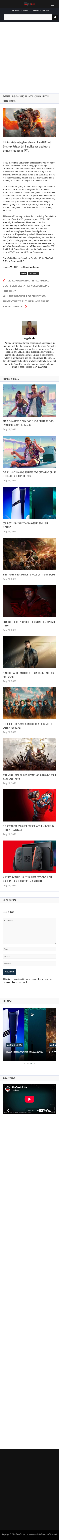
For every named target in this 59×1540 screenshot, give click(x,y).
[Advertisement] (29, 54)
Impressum (33, 1534)
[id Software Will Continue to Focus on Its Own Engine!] (29, 554)
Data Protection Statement (47, 1534)
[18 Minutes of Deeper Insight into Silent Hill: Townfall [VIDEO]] (29, 601)
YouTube (45, 10)
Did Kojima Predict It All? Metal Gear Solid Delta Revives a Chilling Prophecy (26, 285)
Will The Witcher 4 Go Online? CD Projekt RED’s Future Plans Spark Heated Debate (26, 301)
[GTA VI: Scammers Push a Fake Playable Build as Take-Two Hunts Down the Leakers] (29, 400)
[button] (24, 1063)
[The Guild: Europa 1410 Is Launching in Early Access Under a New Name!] (29, 703)
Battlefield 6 (33, 273)
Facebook (16, 10)
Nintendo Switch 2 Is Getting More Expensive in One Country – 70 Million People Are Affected (27, 879)
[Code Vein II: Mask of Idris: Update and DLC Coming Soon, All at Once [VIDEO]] (29, 754)
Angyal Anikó (29, 338)
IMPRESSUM (39, 367)
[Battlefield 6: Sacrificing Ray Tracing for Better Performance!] (29, 122)
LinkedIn (35, 10)
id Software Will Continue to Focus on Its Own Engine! (29, 574)
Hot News (7, 1001)
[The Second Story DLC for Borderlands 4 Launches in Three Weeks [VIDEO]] (29, 805)
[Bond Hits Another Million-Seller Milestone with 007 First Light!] (29, 652)
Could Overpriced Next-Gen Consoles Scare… (24, 1051)
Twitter (25, 10)
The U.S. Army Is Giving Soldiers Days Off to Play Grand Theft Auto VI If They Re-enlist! (29, 474)
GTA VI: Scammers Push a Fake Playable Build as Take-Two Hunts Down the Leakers (28, 423)
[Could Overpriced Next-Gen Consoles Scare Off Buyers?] (29, 503)
